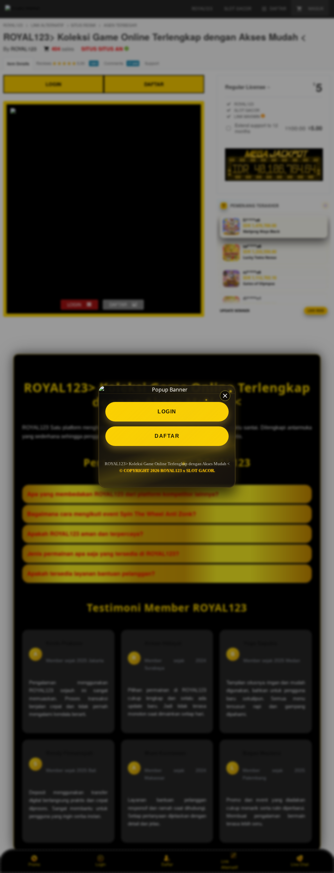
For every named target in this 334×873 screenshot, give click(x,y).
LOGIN (167, 411)
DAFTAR (167, 436)
